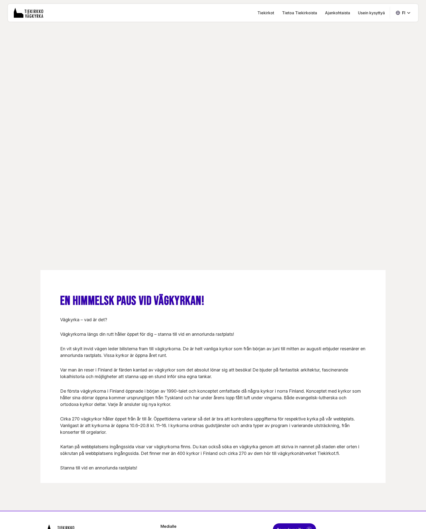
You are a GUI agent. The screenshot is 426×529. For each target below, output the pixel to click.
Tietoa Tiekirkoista (299, 12)
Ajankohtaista (337, 12)
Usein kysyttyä (371, 12)
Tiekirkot (265, 12)
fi (403, 13)
